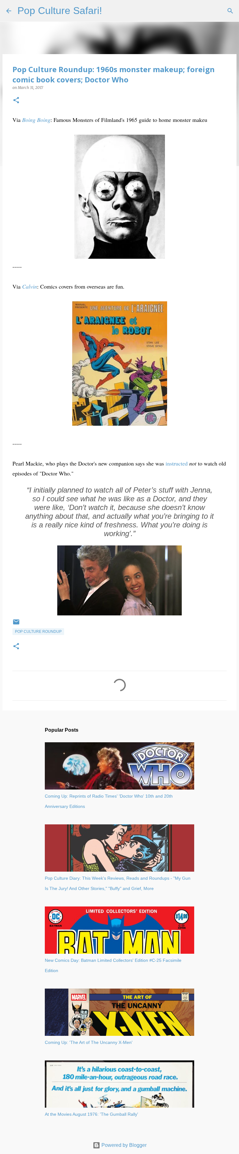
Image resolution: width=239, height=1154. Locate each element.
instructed (177, 463)
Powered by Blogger (123, 1145)
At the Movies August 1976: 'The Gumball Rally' (91, 1114)
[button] (16, 100)
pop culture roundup (38, 631)
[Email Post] (16, 624)
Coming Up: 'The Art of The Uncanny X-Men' (89, 1042)
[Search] (111, 10)
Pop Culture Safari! (59, 10)
